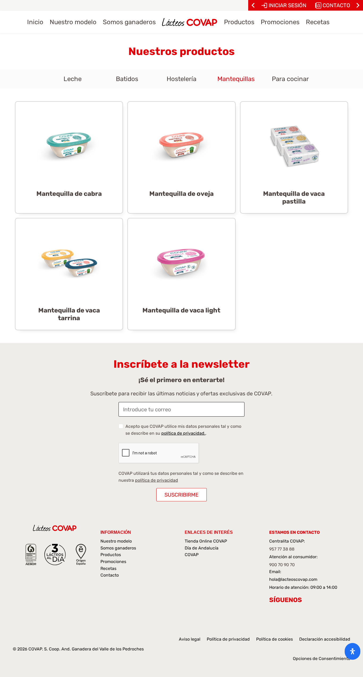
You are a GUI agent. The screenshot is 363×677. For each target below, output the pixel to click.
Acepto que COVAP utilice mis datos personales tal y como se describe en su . (183, 430)
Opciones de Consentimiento (321, 658)
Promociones (113, 561)
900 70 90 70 (282, 564)
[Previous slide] (253, 5)
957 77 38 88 (281, 549)
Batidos (127, 79)
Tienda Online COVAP (206, 541)
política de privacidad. (183, 433)
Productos (110, 554)
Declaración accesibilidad (324, 639)
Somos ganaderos (118, 548)
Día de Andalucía (201, 548)
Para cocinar (290, 79)
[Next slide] (357, 5)
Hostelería (181, 79)
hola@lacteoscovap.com (293, 579)
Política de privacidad (228, 639)
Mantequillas (236, 79)
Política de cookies (274, 639)
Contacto (109, 575)
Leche (73, 79)
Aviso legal (189, 639)
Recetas (108, 568)
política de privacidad (156, 480)
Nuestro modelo (116, 541)
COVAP (192, 554)
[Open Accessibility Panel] (352, 651)
